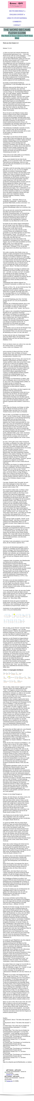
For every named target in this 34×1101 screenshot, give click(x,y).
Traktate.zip (9, 1074)
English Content (16, 14)
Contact (17, 25)
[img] (17, 4)
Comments (17, 21)
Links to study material (17, 18)
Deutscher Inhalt (16, 11)
